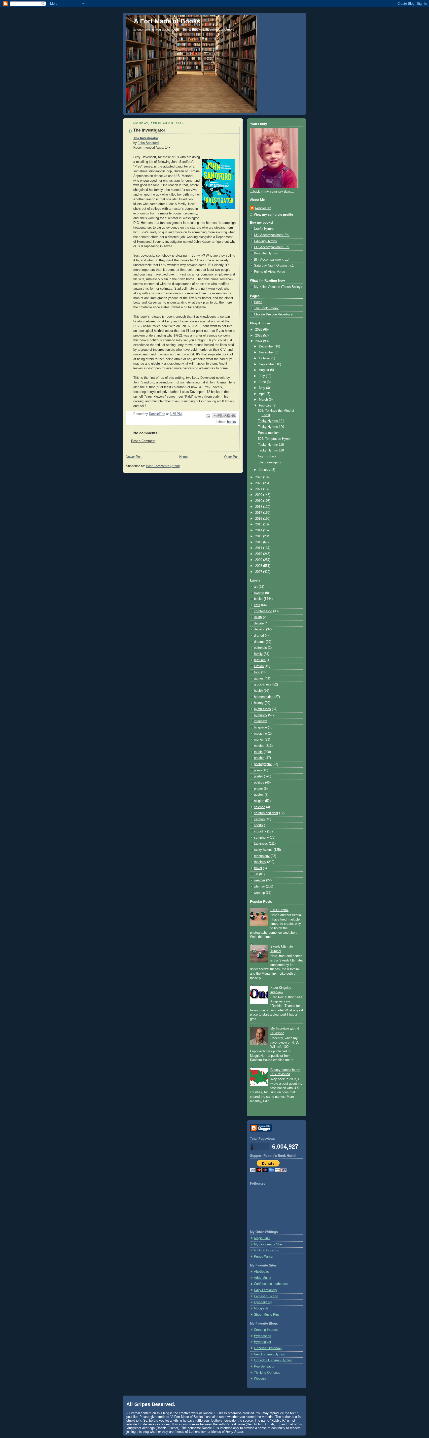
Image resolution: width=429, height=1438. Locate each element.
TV (256, 874)
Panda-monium (269, 433)
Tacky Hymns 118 (271, 450)
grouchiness (262, 684)
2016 (259, 518)
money (259, 739)
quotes (259, 794)
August (264, 370)
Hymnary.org (263, 1302)
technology (262, 856)
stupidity (260, 831)
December (267, 346)
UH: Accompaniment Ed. (271, 235)
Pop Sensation (264, 1366)
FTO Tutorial (279, 910)
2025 (259, 335)
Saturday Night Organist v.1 (274, 265)
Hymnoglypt (262, 1342)
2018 (259, 507)
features (260, 660)
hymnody (260, 715)
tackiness (261, 843)
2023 (259, 477)
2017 (259, 512)
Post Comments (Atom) (163, 466)
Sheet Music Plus (267, 1314)
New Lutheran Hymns (269, 1354)
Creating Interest (266, 1330)
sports (258, 825)
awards (259, 593)
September (267, 364)
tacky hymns (263, 850)
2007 (259, 572)
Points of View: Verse (269, 272)
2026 (259, 329)
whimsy (259, 886)
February (266, 405)
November (267, 352)
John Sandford (148, 143)
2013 (259, 536)
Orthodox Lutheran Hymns (273, 1360)
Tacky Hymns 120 (271, 427)
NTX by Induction (266, 1250)
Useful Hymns (264, 229)
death (258, 617)
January (265, 470)
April (262, 394)
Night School (267, 456)
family (258, 654)
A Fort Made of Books (167, 21)
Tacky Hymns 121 (271, 421)
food (257, 672)
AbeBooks (261, 1271)
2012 (259, 542)
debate (259, 623)
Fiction (259, 666)
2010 (259, 554)
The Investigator (145, 138)
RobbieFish (263, 208)
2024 (259, 341)
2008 (259, 566)
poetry (258, 776)
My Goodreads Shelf (269, 1244)
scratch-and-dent (266, 813)
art (256, 586)
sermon (259, 819)
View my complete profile (273, 214)
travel (258, 868)
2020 (259, 495)
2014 (259, 530)
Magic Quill (262, 1238)
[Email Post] (207, 415)
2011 (259, 548)
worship (259, 892)
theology (260, 862)
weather (259, 880)
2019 (259, 501)
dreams (259, 642)
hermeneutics (263, 697)
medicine (260, 733)
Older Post (232, 457)
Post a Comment (143, 441)
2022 (259, 483)
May (262, 388)
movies (259, 746)
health (258, 690)
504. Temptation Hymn (274, 439)
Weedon (260, 1378)
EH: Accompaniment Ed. (271, 247)
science (259, 807)
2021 (259, 489)
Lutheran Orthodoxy (268, 1348)
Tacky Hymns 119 (271, 444)
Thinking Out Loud (267, 1372)
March (264, 399)
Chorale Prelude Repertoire (273, 314)
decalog (259, 629)
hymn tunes (262, 709)
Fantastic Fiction (266, 1296)
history (259, 703)
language (260, 727)
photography (263, 764)
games (259, 678)
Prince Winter (263, 1256)
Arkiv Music (262, 1278)
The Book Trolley (266, 308)
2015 (259, 524)
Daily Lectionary (265, 1290)
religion (259, 801)
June (263, 382)
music (258, 752)
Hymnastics (262, 1336)
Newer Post (134, 457)
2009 (259, 560)
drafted (259, 635)
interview (260, 721)
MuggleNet (261, 1308)
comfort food (263, 611)
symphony (261, 837)
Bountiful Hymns (266, 253)
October (265, 358)
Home (183, 457)
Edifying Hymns (265, 241)
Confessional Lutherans (271, 1284)
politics (259, 782)
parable (259, 758)
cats (257, 605)
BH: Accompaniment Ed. (271, 259)
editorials (260, 648)
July (262, 376)
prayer (258, 788)
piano (258, 770)
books (231, 422)
